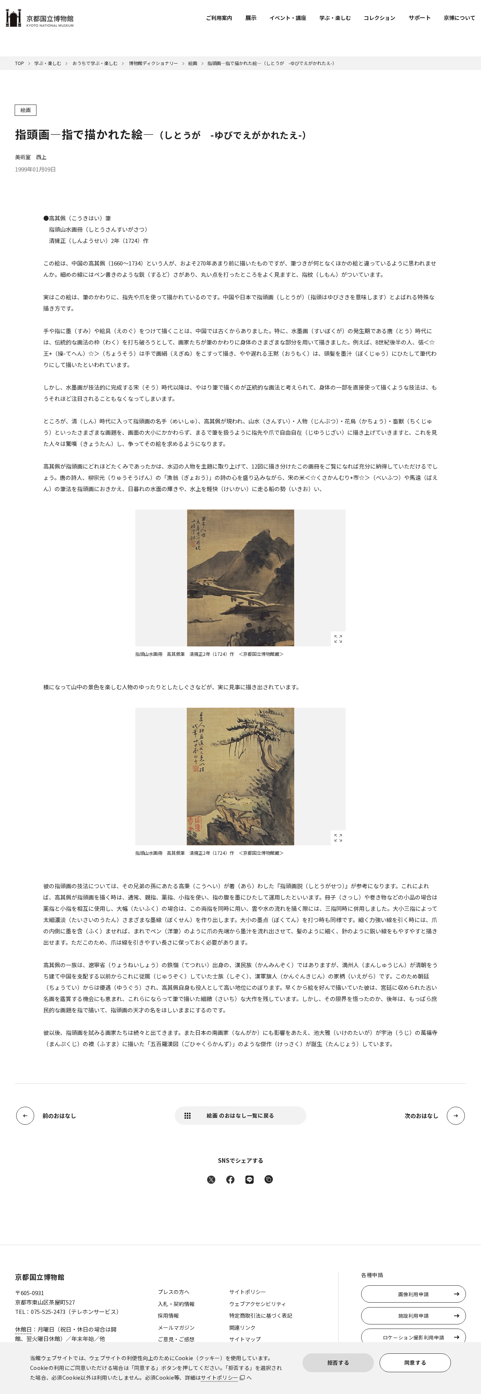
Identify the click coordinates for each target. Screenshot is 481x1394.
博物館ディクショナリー (153, 63)
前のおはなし (59, 1115)
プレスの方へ (173, 1291)
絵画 (192, 63)
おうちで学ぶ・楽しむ (94, 63)
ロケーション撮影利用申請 (414, 1337)
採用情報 (168, 1315)
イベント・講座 (287, 17)
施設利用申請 (413, 1315)
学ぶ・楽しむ (335, 17)
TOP (19, 63)
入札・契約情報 (176, 1304)
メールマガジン (176, 1327)
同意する (415, 1362)
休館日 (23, 1329)
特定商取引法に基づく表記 (260, 1315)
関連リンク (242, 1327)
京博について (459, 17)
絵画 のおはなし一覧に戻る (240, 1115)
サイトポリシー (219, 1377)
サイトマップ (245, 1339)
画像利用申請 (413, 1294)
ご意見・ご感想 (176, 1339)
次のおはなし (422, 1115)
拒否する (338, 1362)
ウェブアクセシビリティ (257, 1304)
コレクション (379, 17)
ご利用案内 (219, 17)
